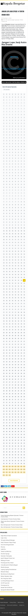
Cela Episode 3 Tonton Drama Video (10, 519)
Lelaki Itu (3, 549)
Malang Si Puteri (5, 560)
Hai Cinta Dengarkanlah (7, 544)
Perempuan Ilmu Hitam (7, 563)
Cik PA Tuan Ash (5, 583)
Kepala (6, 24)
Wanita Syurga (5, 567)
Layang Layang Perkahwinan (8, 569)
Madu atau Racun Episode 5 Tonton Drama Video (12, 521)
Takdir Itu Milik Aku (6, 551)
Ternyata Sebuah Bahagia (8, 540)
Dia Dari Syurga (5, 553)
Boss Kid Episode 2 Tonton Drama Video (12, 527)
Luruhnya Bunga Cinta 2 (7, 581)
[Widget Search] (24, 508)
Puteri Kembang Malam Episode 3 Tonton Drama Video (12, 516)
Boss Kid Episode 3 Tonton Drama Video (12, 525)
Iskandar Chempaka (6, 556)
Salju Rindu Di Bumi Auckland (9, 535)
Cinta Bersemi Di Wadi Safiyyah (9, 565)
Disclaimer (2, 605)
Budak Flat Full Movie (6, 587)
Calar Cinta (4, 538)
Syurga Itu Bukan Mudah (7, 590)
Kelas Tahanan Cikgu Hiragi (8, 542)
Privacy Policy (13, 602)
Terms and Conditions (12, 605)
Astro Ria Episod (7, 20)
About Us (2, 608)
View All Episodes (14, 480)
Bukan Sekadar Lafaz (6, 576)
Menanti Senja (5, 572)
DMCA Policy (21, 602)
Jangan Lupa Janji (15, 20)
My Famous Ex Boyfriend (7, 574)
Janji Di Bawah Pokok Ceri (8, 558)
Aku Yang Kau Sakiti (6, 578)
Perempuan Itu (5, 585)
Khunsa (3, 547)
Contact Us (21, 605)
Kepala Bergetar (14, 3)
